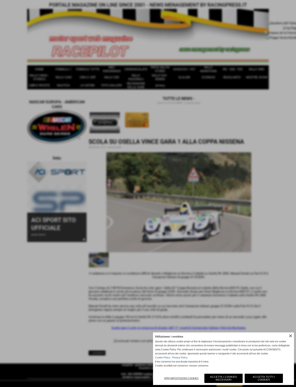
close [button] (290, 335)
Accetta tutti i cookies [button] (264, 378)
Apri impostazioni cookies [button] (181, 378)
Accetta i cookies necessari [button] (223, 378)
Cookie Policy (162, 357)
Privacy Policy (179, 357)
